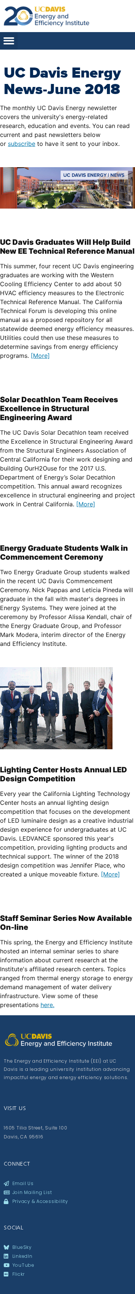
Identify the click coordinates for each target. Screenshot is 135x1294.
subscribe (21, 143)
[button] (9, 41)
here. (47, 1005)
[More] (40, 355)
